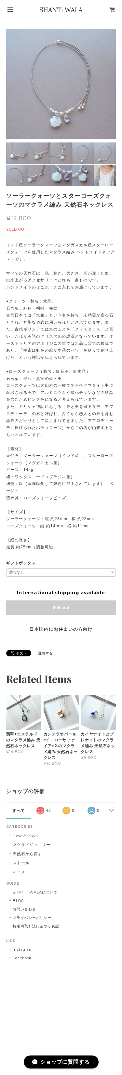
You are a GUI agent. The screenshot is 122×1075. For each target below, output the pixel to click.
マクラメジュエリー (32, 844)
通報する (45, 653)
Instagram (23, 949)
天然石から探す (27, 853)
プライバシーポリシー (32, 917)
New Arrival (25, 835)
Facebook (22, 958)
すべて (18, 810)
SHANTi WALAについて (35, 892)
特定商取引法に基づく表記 (36, 926)
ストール (21, 862)
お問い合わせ (24, 909)
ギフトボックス (21, 563)
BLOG (18, 900)
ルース (19, 871)
